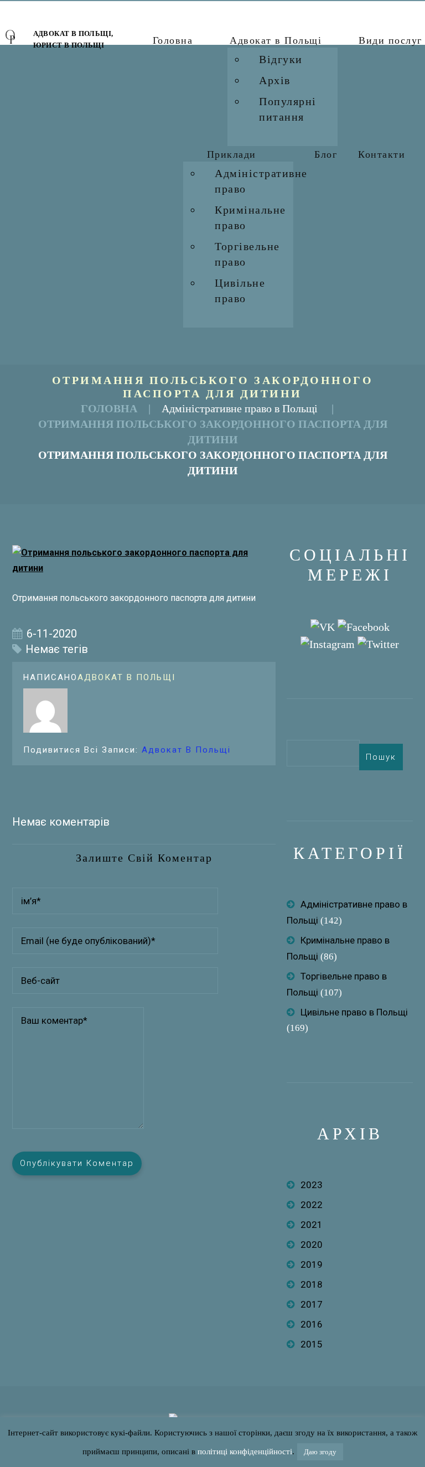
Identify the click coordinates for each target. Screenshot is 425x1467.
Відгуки (281, 59)
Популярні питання (288, 109)
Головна (173, 40)
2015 (311, 1344)
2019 (311, 1264)
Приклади (231, 154)
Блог (325, 154)
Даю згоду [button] (320, 1452)
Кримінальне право (250, 217)
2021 (311, 1224)
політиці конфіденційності (245, 1451)
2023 (311, 1184)
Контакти (381, 154)
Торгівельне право (247, 254)
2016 (311, 1324)
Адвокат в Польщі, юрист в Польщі (73, 39)
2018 (311, 1284)
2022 (311, 1204)
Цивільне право (240, 290)
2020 (311, 1244)
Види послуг (390, 40)
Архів (275, 80)
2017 (311, 1304)
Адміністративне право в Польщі (240, 408)
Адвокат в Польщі (276, 40)
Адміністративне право (261, 181)
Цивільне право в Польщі (354, 1012)
